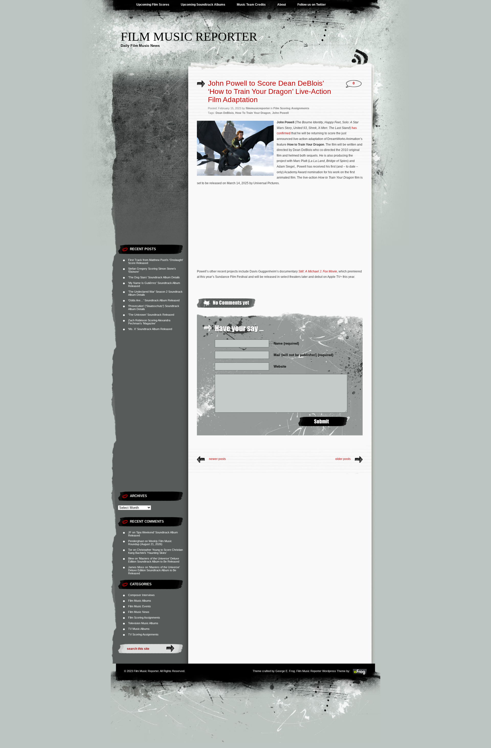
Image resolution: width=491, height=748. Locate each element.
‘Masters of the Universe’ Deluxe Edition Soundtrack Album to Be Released (153, 560)
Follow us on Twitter (311, 4)
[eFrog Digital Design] (360, 674)
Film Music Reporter (189, 36)
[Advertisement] (153, 165)
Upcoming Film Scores (152, 4)
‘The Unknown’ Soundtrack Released (151, 314)
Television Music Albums (143, 623)
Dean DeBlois (225, 112)
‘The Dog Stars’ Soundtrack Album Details (154, 277)
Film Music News (138, 611)
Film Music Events (139, 606)
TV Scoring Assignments (143, 634)
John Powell (280, 112)
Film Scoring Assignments (144, 617)
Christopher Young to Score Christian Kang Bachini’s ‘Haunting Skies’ (155, 551)
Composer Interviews (141, 595)
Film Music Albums (139, 600)
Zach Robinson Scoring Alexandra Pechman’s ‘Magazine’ (149, 322)
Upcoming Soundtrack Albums (203, 4)
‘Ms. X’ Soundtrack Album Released (150, 329)
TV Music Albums (139, 628)
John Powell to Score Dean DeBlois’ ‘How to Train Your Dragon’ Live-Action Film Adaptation (269, 91)
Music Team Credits (251, 4)
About (281, 4)
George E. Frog (285, 671)
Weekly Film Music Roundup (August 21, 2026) (150, 543)
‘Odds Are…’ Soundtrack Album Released (154, 300)
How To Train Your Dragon (253, 112)
